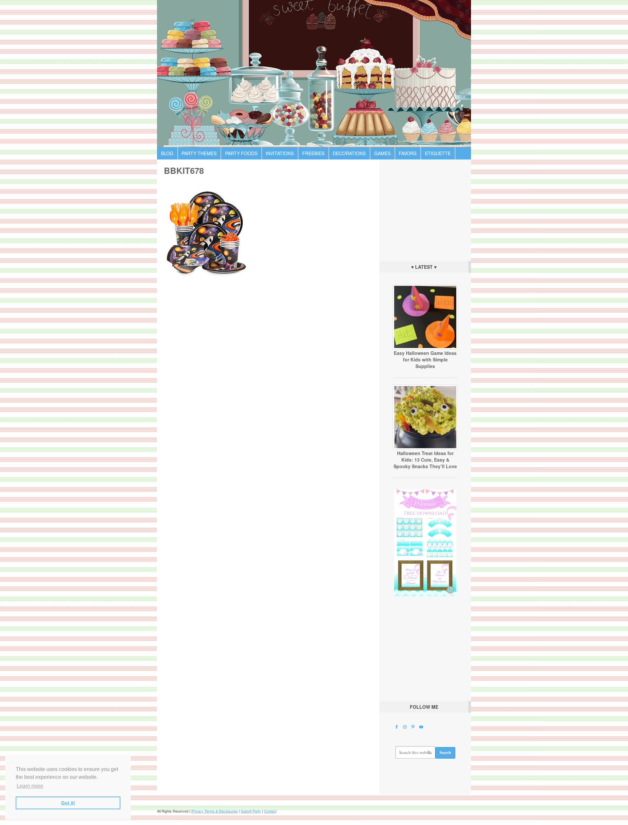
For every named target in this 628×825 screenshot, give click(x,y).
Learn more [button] (30, 786)
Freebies (313, 153)
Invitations (280, 153)
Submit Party (251, 811)
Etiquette (438, 153)
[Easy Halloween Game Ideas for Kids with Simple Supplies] (425, 348)
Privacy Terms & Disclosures (214, 811)
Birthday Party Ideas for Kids (314, 73)
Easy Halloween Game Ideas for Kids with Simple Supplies (425, 359)
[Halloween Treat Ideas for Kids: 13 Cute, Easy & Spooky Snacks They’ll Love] (425, 448)
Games (382, 153)
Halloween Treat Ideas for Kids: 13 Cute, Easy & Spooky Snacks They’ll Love (425, 459)
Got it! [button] (68, 802)
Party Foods (241, 153)
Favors (407, 153)
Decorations (349, 153)
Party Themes (199, 153)
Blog (167, 153)
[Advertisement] (425, 208)
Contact (270, 811)
